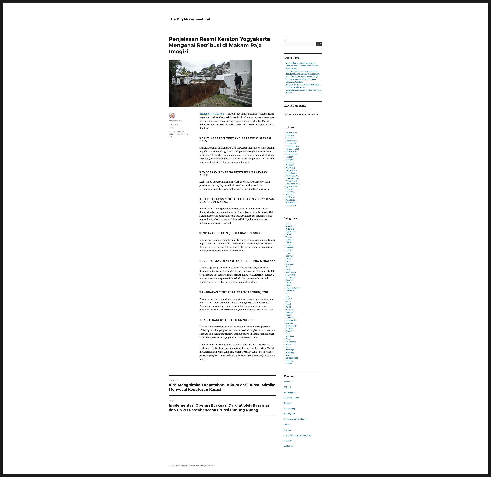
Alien (288, 224)
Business (289, 240)
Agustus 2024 (291, 186)
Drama (288, 259)
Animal (289, 226)
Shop (288, 334)
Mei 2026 (290, 138)
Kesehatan (290, 291)
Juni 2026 (290, 135)
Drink (288, 261)
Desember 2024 (292, 176)
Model (288, 301)
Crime (288, 253)
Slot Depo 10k (289, 392)
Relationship (291, 326)
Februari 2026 (291, 141)
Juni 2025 (290, 160)
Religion (289, 328)
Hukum (289, 285)
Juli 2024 (289, 189)
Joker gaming (289, 408)
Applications (291, 232)
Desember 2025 (292, 146)
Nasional (289, 312)
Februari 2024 (291, 203)
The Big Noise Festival (189, 19)
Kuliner (289, 299)
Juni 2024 (290, 192)
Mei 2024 (289, 195)
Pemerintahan (292, 320)
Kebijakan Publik (292, 288)
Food (288, 267)
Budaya (289, 237)
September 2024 (292, 184)
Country (289, 250)
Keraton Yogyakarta (177, 131)
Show (288, 339)
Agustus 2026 (291, 133)
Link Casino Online (291, 398)
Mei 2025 (289, 162)
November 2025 (292, 149)
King (288, 296)
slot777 (287, 425)
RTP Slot (287, 387)
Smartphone (291, 342)
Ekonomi (289, 264)
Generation (290, 277)
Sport (288, 347)
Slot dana (287, 403)
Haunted (289, 280)
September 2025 (292, 154)
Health (288, 283)
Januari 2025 (291, 173)
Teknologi (290, 352)
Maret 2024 (290, 200)
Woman (289, 363)
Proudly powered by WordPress (201, 466)
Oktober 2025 (291, 152)
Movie (288, 307)
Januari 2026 (291, 144)
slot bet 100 (288, 382)
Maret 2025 (290, 168)
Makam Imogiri (175, 134)
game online (291, 272)
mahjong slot (289, 414)
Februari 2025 (291, 170)
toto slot (287, 430)
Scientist (289, 331)
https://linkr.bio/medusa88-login (298, 435)
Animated (290, 229)
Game (288, 269)
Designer (289, 256)
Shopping (290, 336)
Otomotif (289, 318)
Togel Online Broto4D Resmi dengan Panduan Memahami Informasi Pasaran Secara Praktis (302, 66)
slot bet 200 (288, 446)
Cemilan (289, 245)
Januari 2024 (291, 205)
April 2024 (290, 197)
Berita (171, 128)
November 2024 (292, 178)
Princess (289, 323)
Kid (287, 293)
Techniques (290, 350)
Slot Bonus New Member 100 (295, 419)
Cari (285, 40)
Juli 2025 (289, 157)
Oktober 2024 (291, 181)
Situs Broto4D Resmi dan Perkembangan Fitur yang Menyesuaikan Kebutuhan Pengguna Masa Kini (302, 79)
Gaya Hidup (290, 275)
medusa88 (288, 441)
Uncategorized (292, 358)
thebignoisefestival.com (211, 113)
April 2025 (290, 165)
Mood (288, 304)
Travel (288, 355)
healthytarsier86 (175, 121)
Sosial (288, 344)
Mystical (289, 310)
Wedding (289, 361)
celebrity (289, 242)
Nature (288, 315)
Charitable (290, 248)
